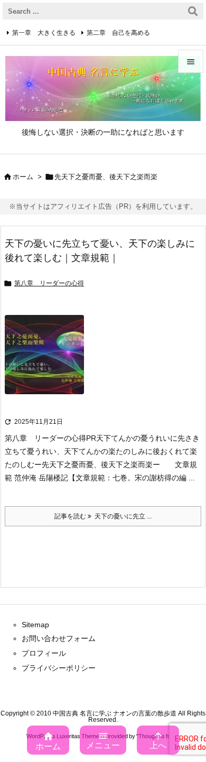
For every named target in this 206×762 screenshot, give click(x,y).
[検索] (193, 11)
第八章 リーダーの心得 (49, 283)
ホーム (23, 177)
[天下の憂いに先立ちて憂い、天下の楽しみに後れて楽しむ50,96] (44, 362)
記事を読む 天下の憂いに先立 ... (103, 516)
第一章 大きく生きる (44, 32)
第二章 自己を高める (118, 32)
